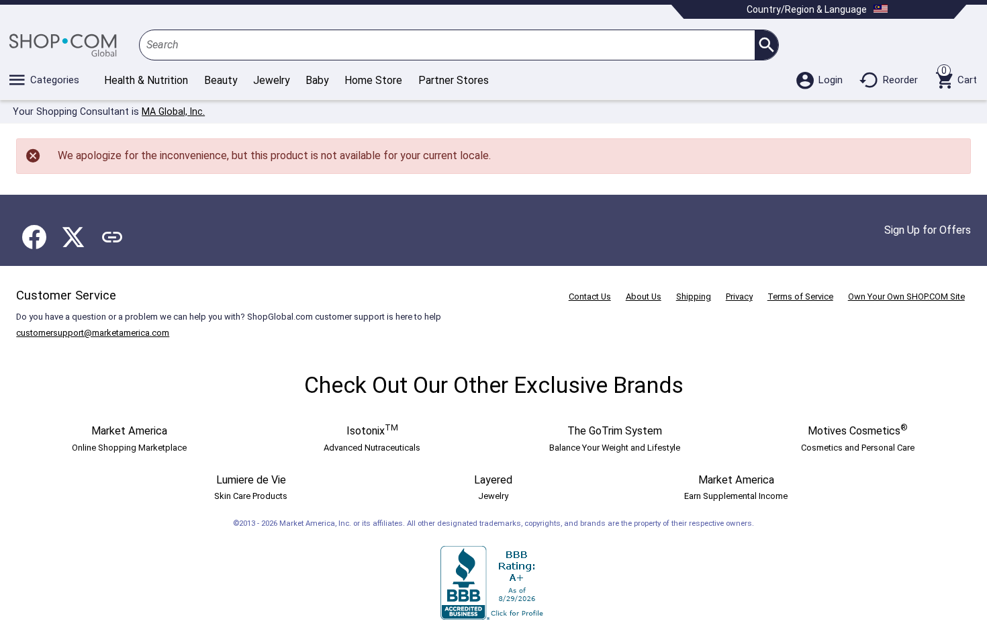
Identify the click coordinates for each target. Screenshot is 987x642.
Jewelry (271, 80)
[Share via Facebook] (34, 237)
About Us (643, 296)
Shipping (693, 296)
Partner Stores (453, 80)
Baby (317, 80)
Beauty (220, 80)
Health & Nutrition (146, 80)
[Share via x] (73, 237)
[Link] (112, 237)
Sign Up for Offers (927, 230)
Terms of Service (800, 296)
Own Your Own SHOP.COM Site (906, 296)
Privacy (739, 296)
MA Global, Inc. (173, 111)
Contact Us (590, 296)
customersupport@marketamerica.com (92, 333)
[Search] (766, 45)
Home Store (373, 80)
